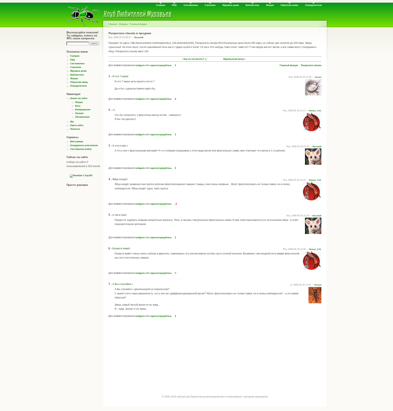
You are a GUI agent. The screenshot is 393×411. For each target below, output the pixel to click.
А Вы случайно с (122, 284)
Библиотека (252, 5)
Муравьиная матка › (234, 59)
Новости (75, 129)
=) (113, 109)
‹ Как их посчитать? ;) (194, 59)
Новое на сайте (78, 98)
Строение (210, 5)
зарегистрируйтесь (161, 65)
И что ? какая (120, 76)
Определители (313, 5)
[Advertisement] (214, 355)
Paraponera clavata (311, 65)
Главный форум (138, 24)
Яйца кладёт (120, 179)
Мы (72, 121)
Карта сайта (76, 125)
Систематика (191, 5)
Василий (138, 37)
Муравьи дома (230, 5)
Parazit (317, 285)
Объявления (82, 117)
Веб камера (76, 141)
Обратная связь (289, 5)
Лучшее (79, 113)
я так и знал (119, 214)
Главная (112, 24)
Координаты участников (84, 145)
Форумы (123, 24)
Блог (78, 106)
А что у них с (120, 145)
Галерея (160, 5)
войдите (140, 65)
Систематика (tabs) (80, 149)
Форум (270, 5)
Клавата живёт (121, 248)
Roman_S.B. (315, 111)
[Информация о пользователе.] (313, 94)
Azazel (318, 77)
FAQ (174, 5)
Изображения (82, 109)
